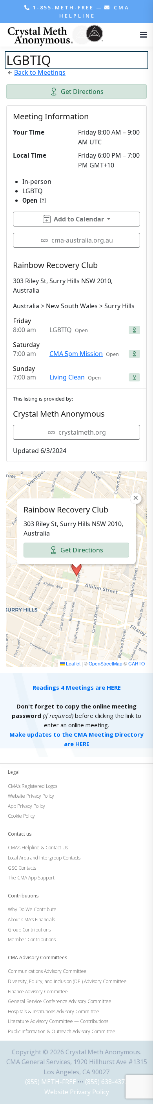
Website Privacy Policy (76, 1092)
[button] (76, 569)
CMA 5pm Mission (76, 353)
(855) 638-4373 (106, 1081)
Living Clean (67, 377)
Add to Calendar (79, 219)
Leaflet (72, 663)
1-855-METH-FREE (63, 7)
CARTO (136, 663)
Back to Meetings (40, 72)
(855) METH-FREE (50, 1081)
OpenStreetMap (105, 663)
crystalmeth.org (82, 432)
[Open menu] (141, 35)
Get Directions (82, 91)
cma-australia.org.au (82, 240)
